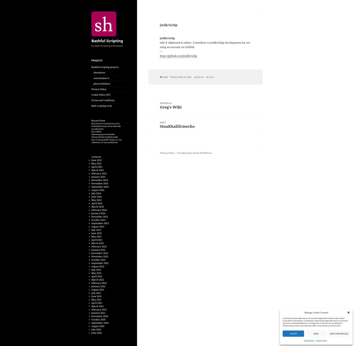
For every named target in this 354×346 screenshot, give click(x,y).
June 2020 (96, 332)
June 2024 (96, 196)
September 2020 (100, 322)
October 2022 (98, 259)
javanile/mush (97, 129)
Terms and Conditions (102, 100)
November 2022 (99, 256)
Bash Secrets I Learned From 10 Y (105, 123)
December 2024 (99, 180)
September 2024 (100, 186)
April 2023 (96, 239)
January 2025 (98, 176)
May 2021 (96, 299)
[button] (348, 312)
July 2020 (96, 329)
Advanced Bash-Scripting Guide (104, 137)
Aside (165, 77)
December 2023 (99, 216)
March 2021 (97, 306)
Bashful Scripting (107, 40)
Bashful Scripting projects (105, 67)
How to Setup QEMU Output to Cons (106, 139)
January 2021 (98, 312)
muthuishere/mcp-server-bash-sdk (106, 126)
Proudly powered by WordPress (195, 153)
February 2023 (99, 246)
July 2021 (96, 293)
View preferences (339, 333)
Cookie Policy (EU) (100, 94)
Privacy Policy (321, 340)
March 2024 (97, 206)
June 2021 (96, 296)
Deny (316, 333)
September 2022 (100, 263)
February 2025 (99, 173)
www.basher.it (101, 78)
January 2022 (98, 286)
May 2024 (96, 200)
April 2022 (96, 276)
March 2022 (97, 279)
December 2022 (99, 253)
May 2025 (96, 163)
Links (211, 77)
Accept (293, 333)
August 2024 (97, 190)
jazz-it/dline (96, 131)
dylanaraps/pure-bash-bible (103, 134)
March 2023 (97, 243)
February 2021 (99, 309)
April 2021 (96, 302)
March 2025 (97, 170)
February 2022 (99, 283)
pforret (200, 77)
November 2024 (99, 183)
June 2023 (96, 233)
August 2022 (97, 266)
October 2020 (98, 319)
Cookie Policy (309, 340)
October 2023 (98, 219)
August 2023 (97, 226)
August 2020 (97, 326)
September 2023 (100, 223)
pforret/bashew (102, 83)
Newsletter (99, 72)
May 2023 (96, 236)
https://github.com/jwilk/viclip (178, 56)
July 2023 (96, 229)
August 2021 (97, 289)
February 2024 (99, 210)
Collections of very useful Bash (104, 142)
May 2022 (96, 273)
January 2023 (98, 249)
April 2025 (96, 166)
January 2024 (98, 213)
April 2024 (96, 203)
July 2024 (96, 193)
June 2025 (96, 160)
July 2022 (96, 269)
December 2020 (99, 316)
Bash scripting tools (101, 105)
